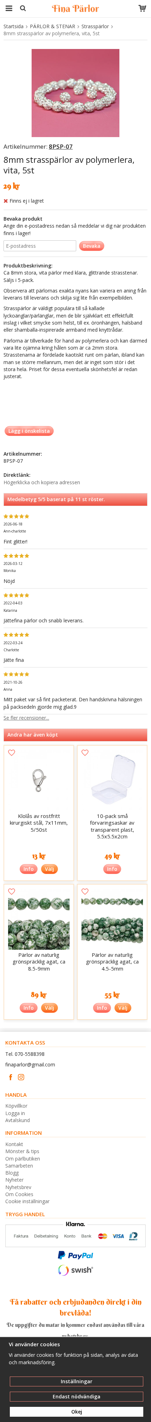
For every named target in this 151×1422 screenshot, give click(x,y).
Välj (49, 869)
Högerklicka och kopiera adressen (42, 482)
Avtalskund (17, 1120)
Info (29, 869)
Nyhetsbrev (18, 1187)
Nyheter (14, 1179)
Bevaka (91, 245)
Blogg (12, 1172)
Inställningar (76, 1381)
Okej (76, 1411)
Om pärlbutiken (22, 1158)
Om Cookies (19, 1194)
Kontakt (14, 1144)
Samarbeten (19, 1165)
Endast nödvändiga (76, 1396)
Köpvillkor (16, 1105)
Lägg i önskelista (29, 430)
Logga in (15, 1113)
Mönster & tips (22, 1151)
